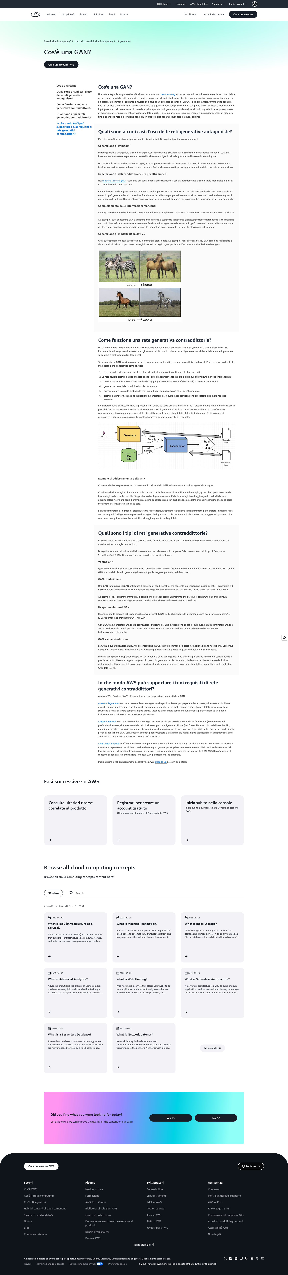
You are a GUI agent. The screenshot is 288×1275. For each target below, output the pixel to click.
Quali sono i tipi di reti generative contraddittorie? (73, 115)
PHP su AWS (154, 1221)
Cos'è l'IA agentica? (35, 1202)
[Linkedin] (236, 1259)
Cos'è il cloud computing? (57, 41)
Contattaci (214, 1189)
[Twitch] (246, 1259)
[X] (225, 1259)
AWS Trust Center (95, 1202)
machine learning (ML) (114, 180)
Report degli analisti (97, 1231)
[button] (68, 14)
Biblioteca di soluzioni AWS (101, 1208)
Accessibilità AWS (218, 1227)
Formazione (92, 1195)
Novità (28, 1221)
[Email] (262, 1259)
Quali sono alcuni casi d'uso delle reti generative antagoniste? (74, 95)
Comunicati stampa (35, 1234)
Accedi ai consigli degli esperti (225, 1221)
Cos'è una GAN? (66, 85)
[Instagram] (241, 1259)
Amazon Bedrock (107, 721)
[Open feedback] (284, 638)
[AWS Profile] (254, 4)
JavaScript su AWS (157, 1227)
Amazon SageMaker (109, 703)
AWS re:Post (215, 1202)
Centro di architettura (98, 1215)
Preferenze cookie (117, 1263)
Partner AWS (92, 1238)
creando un (161, 761)
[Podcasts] (257, 1259)
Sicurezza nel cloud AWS (38, 1215)
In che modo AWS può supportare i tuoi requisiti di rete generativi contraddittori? (74, 128)
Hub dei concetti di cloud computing (94, 41)
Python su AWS (156, 1208)
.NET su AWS (154, 1202)
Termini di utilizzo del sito (50, 1263)
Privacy (27, 1263)
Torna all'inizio (142, 1244)
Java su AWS (154, 1215)
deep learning (168, 94)
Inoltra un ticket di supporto (224, 1195)
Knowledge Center (219, 1208)
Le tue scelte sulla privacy (83, 1263)
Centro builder (155, 1189)
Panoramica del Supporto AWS (226, 1215)
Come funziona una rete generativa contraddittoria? (73, 106)
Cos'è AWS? (31, 1189)
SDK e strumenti (156, 1195)
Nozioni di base (94, 1189)
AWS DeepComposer (109, 743)
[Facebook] (230, 1259)
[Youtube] (252, 1259)
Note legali (214, 1234)
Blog (27, 1227)
